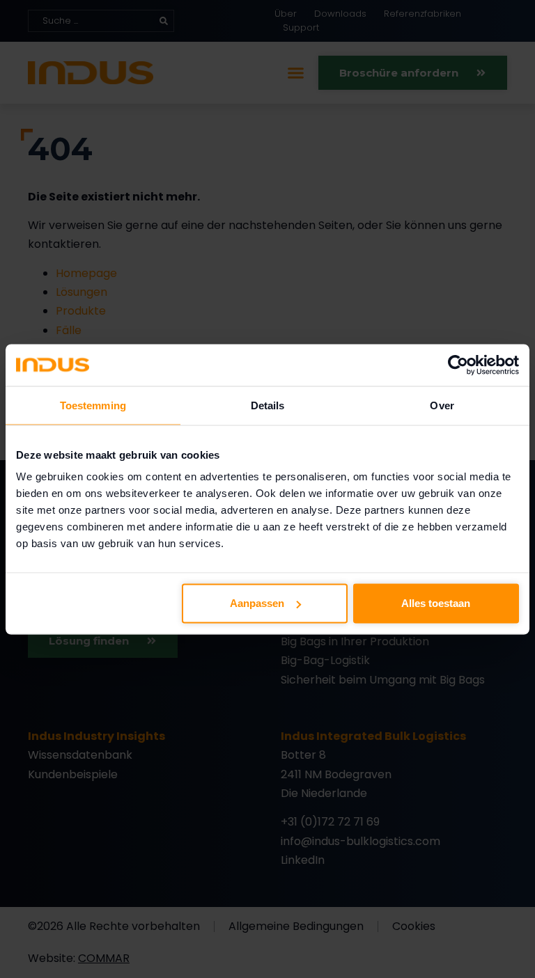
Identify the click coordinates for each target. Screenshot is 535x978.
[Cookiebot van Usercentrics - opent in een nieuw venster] (458, 364)
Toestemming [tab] (93, 405)
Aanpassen (257, 603)
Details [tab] (268, 405)
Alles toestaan (435, 603)
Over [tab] (441, 405)
